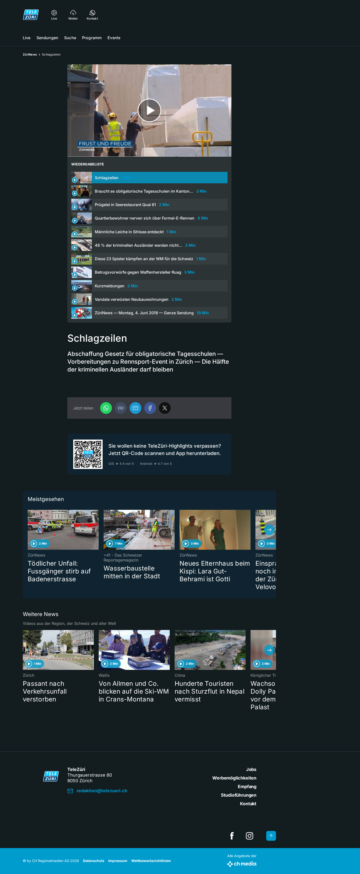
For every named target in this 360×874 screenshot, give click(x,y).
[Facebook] (150, 408)
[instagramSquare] (249, 836)
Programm (92, 37)
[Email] (135, 408)
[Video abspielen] (149, 110)
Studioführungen (238, 795)
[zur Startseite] (31, 15)
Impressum (117, 861)
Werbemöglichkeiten (234, 778)
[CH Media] (241, 863)
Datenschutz (93, 861)
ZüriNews (30, 54)
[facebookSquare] (232, 836)
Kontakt (248, 803)
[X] (165, 408)
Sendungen (47, 37)
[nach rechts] (269, 529)
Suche (70, 37)
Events (114, 37)
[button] (121, 408)
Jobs (251, 769)
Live (27, 37)
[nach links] (29, 529)
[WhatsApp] (106, 408)
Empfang (247, 786)
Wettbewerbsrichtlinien (151, 861)
